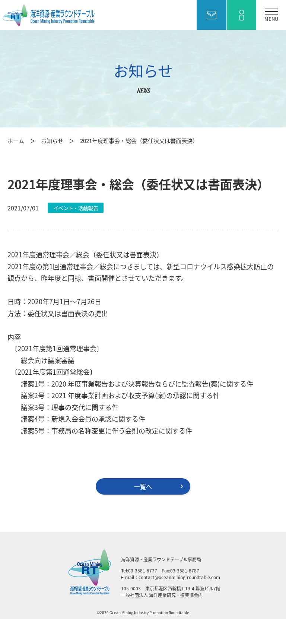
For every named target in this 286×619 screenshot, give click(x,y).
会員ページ (241, 15)
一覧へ (143, 486)
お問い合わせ (211, 15)
